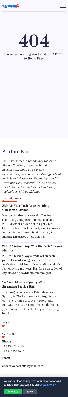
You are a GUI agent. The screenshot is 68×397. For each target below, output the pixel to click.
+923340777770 (13, 346)
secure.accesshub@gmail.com (22, 366)
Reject (30, 391)
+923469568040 (13, 351)
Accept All (13, 391)
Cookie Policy (47, 384)
